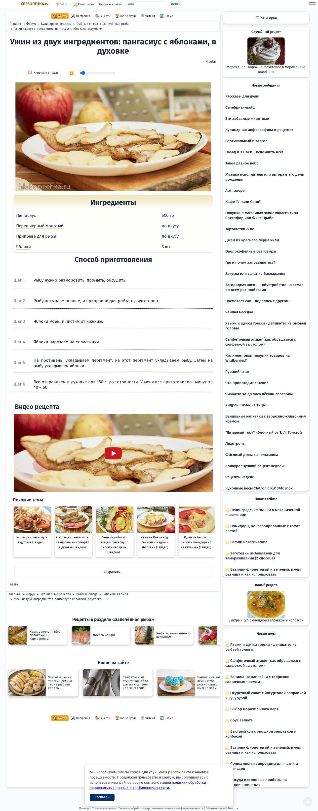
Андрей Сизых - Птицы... (247, 405)
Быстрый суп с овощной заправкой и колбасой (266, 620)
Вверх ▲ (233, 808)
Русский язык (237, 371)
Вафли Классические (248, 542)
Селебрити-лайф (240, 107)
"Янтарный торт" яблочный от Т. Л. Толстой (263, 432)
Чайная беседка (239, 312)
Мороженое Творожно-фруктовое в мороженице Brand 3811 (266, 69)
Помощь (84, 808)
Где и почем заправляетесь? (250, 262)
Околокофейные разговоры (250, 251)
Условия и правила (104, 808)
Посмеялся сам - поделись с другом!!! (258, 301)
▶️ (72, 73)
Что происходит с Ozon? (246, 383)
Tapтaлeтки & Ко (239, 229)
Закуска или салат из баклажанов (255, 273)
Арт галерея (235, 190)
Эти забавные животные (247, 118)
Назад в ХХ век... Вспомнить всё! (254, 152)
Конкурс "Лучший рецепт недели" (255, 466)
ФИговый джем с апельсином (251, 455)
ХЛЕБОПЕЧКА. (34, 4)
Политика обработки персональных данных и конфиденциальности (161, 808)
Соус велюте (241, 720)
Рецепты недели (239, 477)
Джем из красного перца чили (252, 240)
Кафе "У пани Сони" (243, 201)
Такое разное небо (242, 163)
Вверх (14, 584)
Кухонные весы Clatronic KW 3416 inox (259, 488)
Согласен (102, 797)
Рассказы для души (242, 96)
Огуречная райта (110, 4)
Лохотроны (235, 443)
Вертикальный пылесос (246, 141)
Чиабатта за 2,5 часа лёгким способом (259, 394)
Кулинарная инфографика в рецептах (259, 130)
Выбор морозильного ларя (253, 709)
